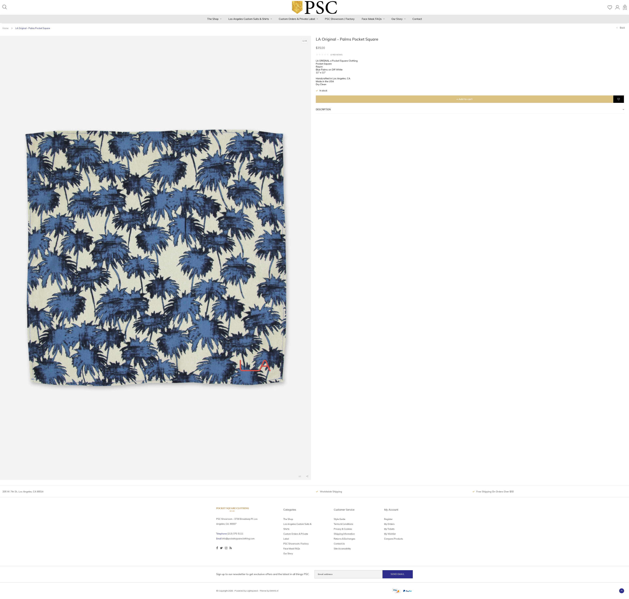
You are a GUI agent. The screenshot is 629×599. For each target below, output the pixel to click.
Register (388, 519)
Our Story (397, 18)
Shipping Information (344, 534)
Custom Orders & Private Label (297, 18)
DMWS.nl (274, 591)
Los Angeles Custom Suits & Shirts (248, 18)
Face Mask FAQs (372, 18)
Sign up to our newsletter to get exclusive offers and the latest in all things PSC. (262, 574)
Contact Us (339, 543)
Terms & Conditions (343, 524)
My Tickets (389, 529)
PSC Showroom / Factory (340, 18)
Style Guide (339, 519)
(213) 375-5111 (235, 533)
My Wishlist (390, 534)
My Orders (389, 524)
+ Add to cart (464, 99)
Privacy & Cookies (343, 529)
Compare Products (393, 538)
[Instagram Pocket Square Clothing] (226, 548)
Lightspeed (252, 591)
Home (5, 28)
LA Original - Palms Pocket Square (32, 28)
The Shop (213, 18)
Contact (417, 18)
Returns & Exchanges (344, 538)
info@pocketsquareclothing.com (238, 538)
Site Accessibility (342, 548)
